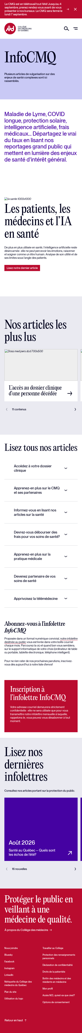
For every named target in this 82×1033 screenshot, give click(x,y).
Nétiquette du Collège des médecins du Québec (18, 983)
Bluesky (8, 955)
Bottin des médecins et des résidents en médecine (57, 980)
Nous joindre (11, 948)
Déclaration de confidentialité (58, 965)
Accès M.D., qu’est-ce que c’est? (59, 995)
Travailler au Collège (53, 948)
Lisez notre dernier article (22, 268)
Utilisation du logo (13, 998)
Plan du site (10, 992)
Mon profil (48, 988)
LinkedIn (8, 975)
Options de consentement (56, 1002)
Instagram (9, 968)
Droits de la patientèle (54, 971)
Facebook (9, 961)
